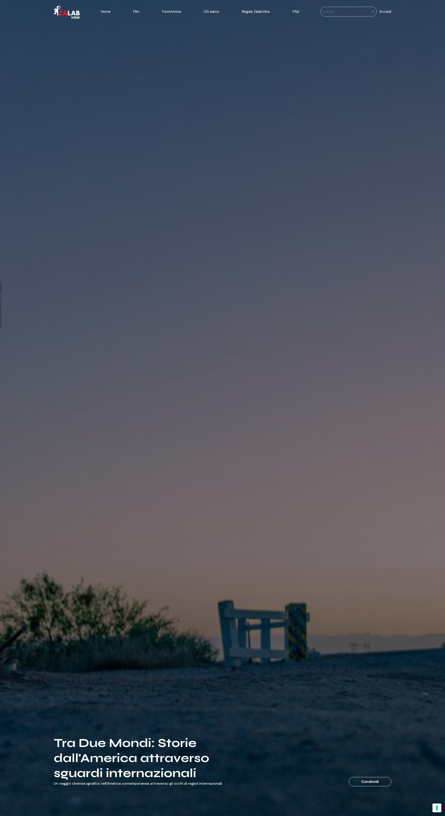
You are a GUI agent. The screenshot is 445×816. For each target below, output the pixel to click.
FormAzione (171, 11)
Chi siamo (211, 11)
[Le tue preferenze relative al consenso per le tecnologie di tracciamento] (436, 807)
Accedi (385, 11)
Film (136, 11)
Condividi (370, 781)
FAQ (296, 11)
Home (106, 11)
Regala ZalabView (256, 11)
